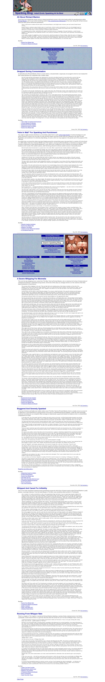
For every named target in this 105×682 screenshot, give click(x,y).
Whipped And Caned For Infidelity (28, 126)
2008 (46, 240)
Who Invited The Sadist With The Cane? (30, 479)
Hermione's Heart (52, 57)
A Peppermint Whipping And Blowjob (29, 43)
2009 (62, 238)
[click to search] (90, 15)
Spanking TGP (77, 261)
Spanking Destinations (76, 260)
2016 (45, 238)
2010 (60, 238)
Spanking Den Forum (76, 263)
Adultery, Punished (25, 606)
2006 (51, 240)
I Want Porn (76, 270)
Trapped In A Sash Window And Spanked (30, 228)
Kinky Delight (52, 59)
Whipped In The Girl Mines (27, 670)
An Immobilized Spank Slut (27, 230)
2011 (57, 238)
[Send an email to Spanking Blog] (82, 14)
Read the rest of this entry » (25, 469)
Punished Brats (28, 261)
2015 (48, 238)
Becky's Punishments (26, 481)
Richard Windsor (52, 52)
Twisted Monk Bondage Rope (52, 252)
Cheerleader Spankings (28, 265)
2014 (50, 238)
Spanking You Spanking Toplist (76, 259)
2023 (50, 237)
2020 (57, 237)
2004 (56, 240)
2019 (60, 237)
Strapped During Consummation (31, 71)
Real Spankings (28, 260)
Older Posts (20, 679)
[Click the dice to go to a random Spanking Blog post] (77, 15)
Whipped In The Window (26, 227)
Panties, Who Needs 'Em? (27, 607)
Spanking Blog (24, 13)
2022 (52, 237)
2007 (49, 240)
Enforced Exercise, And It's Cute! (28, 669)
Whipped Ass (28, 264)
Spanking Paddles (53, 249)
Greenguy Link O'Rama (76, 271)
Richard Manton (22, 21)
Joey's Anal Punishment (26, 483)
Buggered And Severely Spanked (28, 124)
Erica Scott (52, 55)
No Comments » (84, 45)
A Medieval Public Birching (27, 608)
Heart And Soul (52, 58)
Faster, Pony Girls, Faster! (27, 675)
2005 (54, 240)
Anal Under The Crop (26, 477)
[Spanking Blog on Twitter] (86, 15)
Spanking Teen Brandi (28, 267)
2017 (43, 238)
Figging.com (76, 269)
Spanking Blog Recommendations (52, 248)
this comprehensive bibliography (57, 21)
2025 (45, 237)
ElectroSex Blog (76, 273)
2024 (48, 237)
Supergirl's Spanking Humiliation (28, 224)
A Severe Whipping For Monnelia (28, 123)
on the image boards (64, 135)
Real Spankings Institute (28, 263)
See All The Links (52, 64)
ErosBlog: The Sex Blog (52, 51)
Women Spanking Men (28, 273)
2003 (59, 240)
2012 (55, 238)
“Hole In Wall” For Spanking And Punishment (37, 132)
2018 (62, 237)
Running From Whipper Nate (27, 42)
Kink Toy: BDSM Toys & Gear (52, 250)
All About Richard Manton (28, 17)
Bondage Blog (52, 54)
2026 (43, 237)
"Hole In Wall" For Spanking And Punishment (31, 121)
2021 (55, 237)
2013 (53, 238)
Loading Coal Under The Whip (27, 667)
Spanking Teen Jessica (28, 268)
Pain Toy (28, 259)
